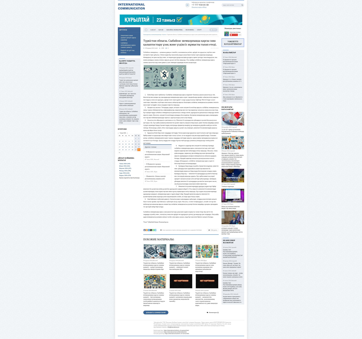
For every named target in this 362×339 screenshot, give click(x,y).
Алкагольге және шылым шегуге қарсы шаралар (128, 37)
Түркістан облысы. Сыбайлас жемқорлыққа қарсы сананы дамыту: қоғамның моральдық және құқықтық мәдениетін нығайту (180, 297)
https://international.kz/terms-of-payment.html (176, 330)
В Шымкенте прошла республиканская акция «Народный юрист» (157, 154)
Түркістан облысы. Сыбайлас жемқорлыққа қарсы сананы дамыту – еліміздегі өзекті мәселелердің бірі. (179, 266)
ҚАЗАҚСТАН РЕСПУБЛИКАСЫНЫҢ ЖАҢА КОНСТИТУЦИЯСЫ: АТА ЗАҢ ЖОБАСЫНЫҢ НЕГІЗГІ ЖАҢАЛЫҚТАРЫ (232, 286)
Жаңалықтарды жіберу (199, 7)
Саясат (153, 30)
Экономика (189, 30)
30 (139, 149)
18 (122, 147)
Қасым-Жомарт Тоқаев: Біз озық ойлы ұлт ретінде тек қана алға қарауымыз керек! (232, 265)
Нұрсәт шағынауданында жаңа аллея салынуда (127, 104)
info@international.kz (173, 327)
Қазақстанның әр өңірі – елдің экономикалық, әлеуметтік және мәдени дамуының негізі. (233, 275)
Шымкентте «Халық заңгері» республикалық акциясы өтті (232, 80)
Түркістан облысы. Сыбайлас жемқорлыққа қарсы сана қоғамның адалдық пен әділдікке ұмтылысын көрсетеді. (205, 267)
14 (132, 144)
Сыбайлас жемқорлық (174, 30)
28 (132, 149)
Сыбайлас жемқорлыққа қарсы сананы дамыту (128, 45)
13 (129, 144)
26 (126, 149)
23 (139, 147)
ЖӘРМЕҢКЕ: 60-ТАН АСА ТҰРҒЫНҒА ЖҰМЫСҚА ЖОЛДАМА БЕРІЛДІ (127, 95)
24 (119, 149)
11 (122, 144)
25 (122, 149)
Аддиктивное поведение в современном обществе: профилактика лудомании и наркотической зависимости (232, 299)
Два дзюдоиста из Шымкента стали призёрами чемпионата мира (232, 99)
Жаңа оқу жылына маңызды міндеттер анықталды (231, 207)
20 (129, 147)
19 (126, 147)
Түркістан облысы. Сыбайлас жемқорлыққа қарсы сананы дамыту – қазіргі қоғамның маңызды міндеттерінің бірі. (153, 266)
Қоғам (161, 30)
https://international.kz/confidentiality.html (175, 332)
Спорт (199, 30)
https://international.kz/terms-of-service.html (177, 333)
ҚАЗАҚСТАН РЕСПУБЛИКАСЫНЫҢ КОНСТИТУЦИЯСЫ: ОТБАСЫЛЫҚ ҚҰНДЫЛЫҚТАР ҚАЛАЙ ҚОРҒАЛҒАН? (233, 253)
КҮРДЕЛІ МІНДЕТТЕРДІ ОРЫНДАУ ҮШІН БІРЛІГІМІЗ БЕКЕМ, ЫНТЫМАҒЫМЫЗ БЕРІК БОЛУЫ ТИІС (232, 231)
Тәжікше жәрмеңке (228, 186)
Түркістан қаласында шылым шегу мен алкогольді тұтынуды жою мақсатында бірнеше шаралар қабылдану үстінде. (128, 84)
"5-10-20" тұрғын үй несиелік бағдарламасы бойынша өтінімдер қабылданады (233, 131)
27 (129, 149)
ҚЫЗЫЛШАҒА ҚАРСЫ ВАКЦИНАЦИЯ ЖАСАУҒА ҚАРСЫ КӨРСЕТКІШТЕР (127, 72)
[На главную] (141, 6)
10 (119, 144)
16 (139, 144)
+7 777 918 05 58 (200, 4)
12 (126, 144)
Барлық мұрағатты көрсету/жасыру (129, 178)
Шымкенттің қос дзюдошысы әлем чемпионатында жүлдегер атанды (232, 89)
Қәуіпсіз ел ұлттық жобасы (127, 51)
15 (135, 144)
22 (135, 147)
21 (132, 147)
